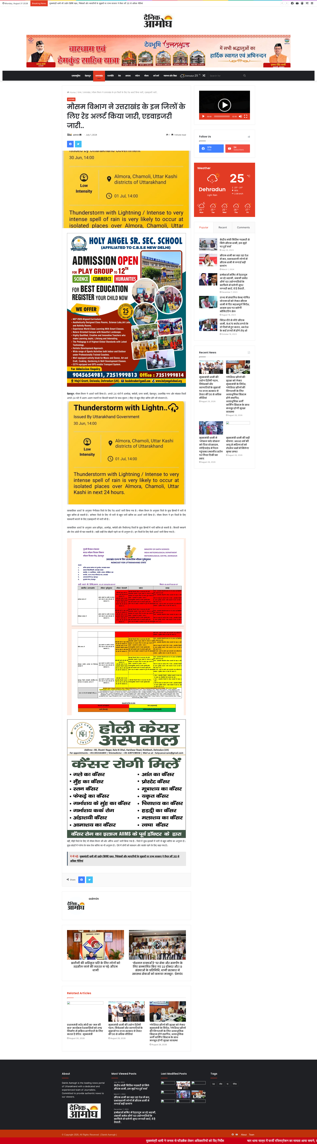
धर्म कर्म (156, 75)
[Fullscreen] (245, 116)
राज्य (79, 92)
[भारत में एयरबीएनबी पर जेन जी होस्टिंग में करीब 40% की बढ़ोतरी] (168, 1103)
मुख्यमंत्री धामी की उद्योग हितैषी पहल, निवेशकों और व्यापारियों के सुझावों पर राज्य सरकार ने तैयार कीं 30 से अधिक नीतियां (125, 1029)
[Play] (203, 116)
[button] (224, 105)
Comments (243, 227)
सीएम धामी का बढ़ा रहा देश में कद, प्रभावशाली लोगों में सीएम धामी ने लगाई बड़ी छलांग (234, 261)
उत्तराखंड (99, 75)
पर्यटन (137, 75)
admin (76, 135)
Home (72, 92)
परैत (220, 1084)
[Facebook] (70, 144)
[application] (224, 105)
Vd (213, 1084)
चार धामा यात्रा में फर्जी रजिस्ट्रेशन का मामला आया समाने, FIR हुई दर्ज (208, 1140)
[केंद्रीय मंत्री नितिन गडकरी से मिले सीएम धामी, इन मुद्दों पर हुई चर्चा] (208, 244)
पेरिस (235, 1084)
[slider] (222, 116)
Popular (203, 227)
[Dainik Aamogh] (158, 20)
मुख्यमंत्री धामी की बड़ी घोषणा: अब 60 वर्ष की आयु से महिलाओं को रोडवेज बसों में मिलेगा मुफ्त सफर (238, 444)
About (244, 1134)
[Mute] (240, 116)
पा (227, 1084)
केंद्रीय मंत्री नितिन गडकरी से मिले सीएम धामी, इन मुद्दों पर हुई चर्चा (235, 243)
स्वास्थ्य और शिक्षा (170, 75)
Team (251, 1134)
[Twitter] (78, 144)
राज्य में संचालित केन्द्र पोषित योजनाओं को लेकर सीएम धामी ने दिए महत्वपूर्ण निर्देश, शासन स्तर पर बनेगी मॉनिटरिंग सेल (235, 304)
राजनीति (110, 75)
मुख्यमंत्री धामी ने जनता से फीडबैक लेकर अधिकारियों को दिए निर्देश (105, 1140)
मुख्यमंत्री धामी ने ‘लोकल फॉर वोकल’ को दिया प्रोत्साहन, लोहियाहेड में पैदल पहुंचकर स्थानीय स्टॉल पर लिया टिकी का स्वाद (211, 448)
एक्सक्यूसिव (76, 75)
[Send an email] (80, 135)
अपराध (128, 75)
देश (119, 75)
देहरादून (88, 75)
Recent (223, 227)
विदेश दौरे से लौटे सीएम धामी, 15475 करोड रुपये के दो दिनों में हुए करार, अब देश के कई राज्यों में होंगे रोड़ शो (234, 325)
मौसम (146, 75)
